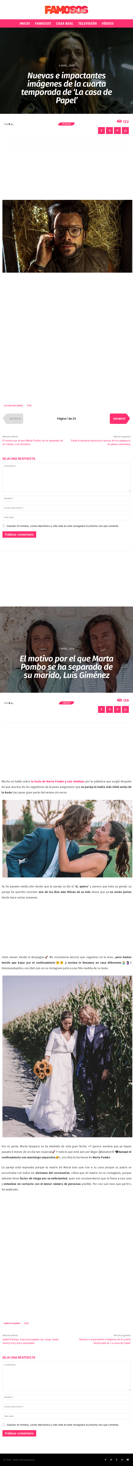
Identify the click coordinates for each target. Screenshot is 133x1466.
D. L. (11, 124)
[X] (109, 130)
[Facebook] (101, 130)
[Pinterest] (117, 130)
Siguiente (119, 418)
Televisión (66, 124)
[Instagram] (111, 1460)
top (29, 405)
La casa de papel (13, 405)
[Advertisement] (66, 174)
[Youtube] (128, 1460)
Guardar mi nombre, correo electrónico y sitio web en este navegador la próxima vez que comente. (63, 525)
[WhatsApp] (125, 130)
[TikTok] (116, 1460)
